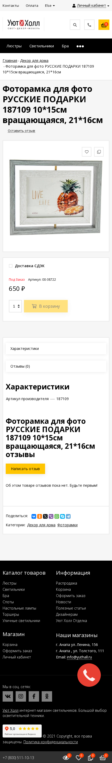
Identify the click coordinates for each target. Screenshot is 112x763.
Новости (63, 601)
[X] (45, 516)
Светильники (14, 589)
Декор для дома (41, 524)
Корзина (63, 589)
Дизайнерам (67, 614)
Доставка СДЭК (29, 265)
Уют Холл (10, 710)
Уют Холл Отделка (71, 620)
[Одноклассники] (39, 516)
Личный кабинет (17, 657)
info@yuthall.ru (79, 657)
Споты (8, 601)
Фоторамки (67, 524)
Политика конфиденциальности (50, 741)
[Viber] (51, 516)
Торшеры (11, 614)
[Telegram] (68, 516)
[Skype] (62, 516)
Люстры (9, 583)
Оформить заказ (70, 595)
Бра (6, 595)
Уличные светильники (21, 620)
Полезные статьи (71, 608)
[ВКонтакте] (34, 516)
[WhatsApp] (56, 516)
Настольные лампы (19, 608)
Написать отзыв (25, 468)
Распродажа (66, 583)
